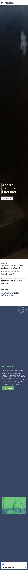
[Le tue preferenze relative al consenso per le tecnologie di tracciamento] (25, 567)
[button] (25, 3)
